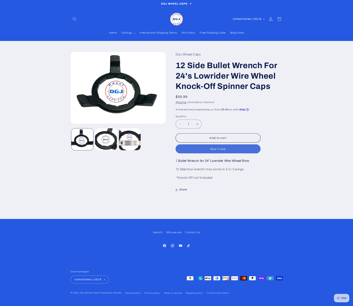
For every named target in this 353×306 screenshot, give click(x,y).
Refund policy (133, 293)
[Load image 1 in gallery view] (82, 139)
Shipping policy (194, 293)
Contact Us (192, 232)
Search (157, 232)
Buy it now (218, 148)
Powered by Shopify (110, 293)
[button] (74, 19)
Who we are (173, 232)
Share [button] (183, 189)
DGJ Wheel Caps (89, 293)
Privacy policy (152, 293)
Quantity (181, 116)
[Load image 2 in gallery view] (106, 139)
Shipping (181, 102)
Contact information (218, 293)
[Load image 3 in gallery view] (130, 139)
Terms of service (173, 293)
